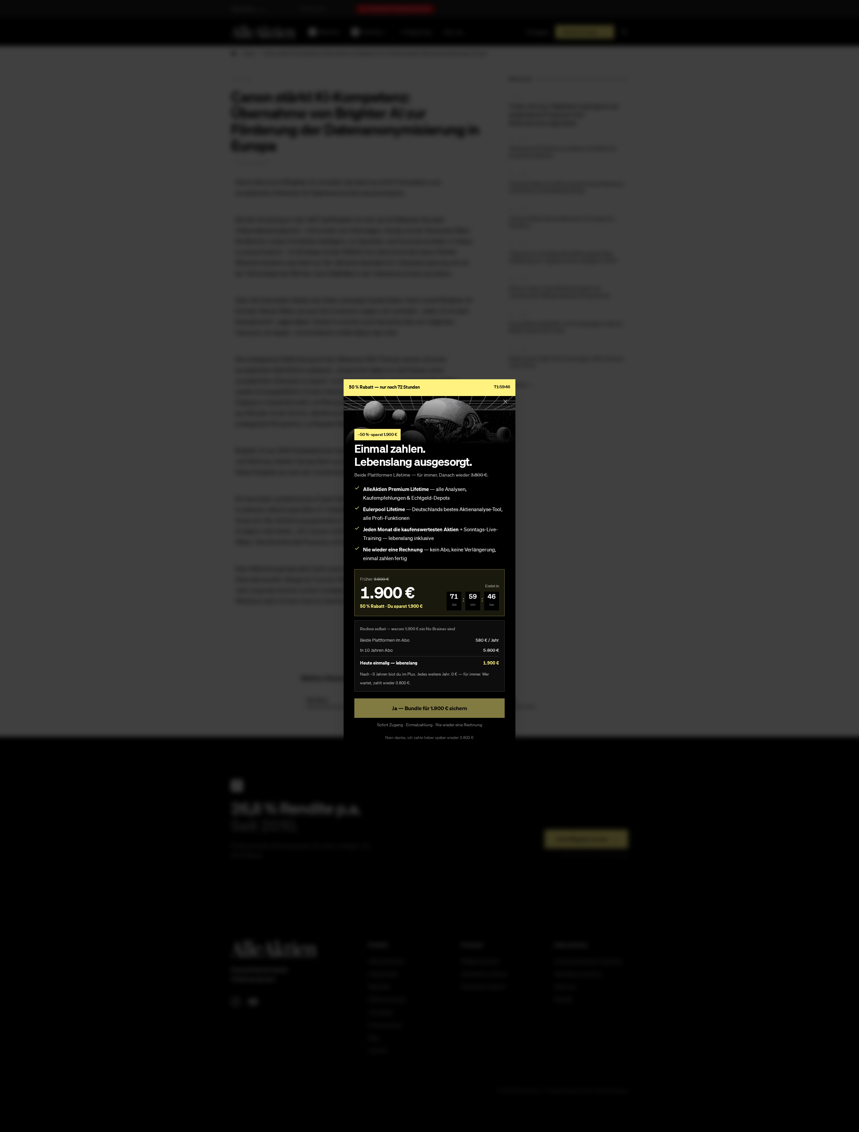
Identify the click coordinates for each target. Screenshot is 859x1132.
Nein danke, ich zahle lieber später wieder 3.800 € (429, 737)
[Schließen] (505, 401)
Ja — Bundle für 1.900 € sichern (429, 708)
